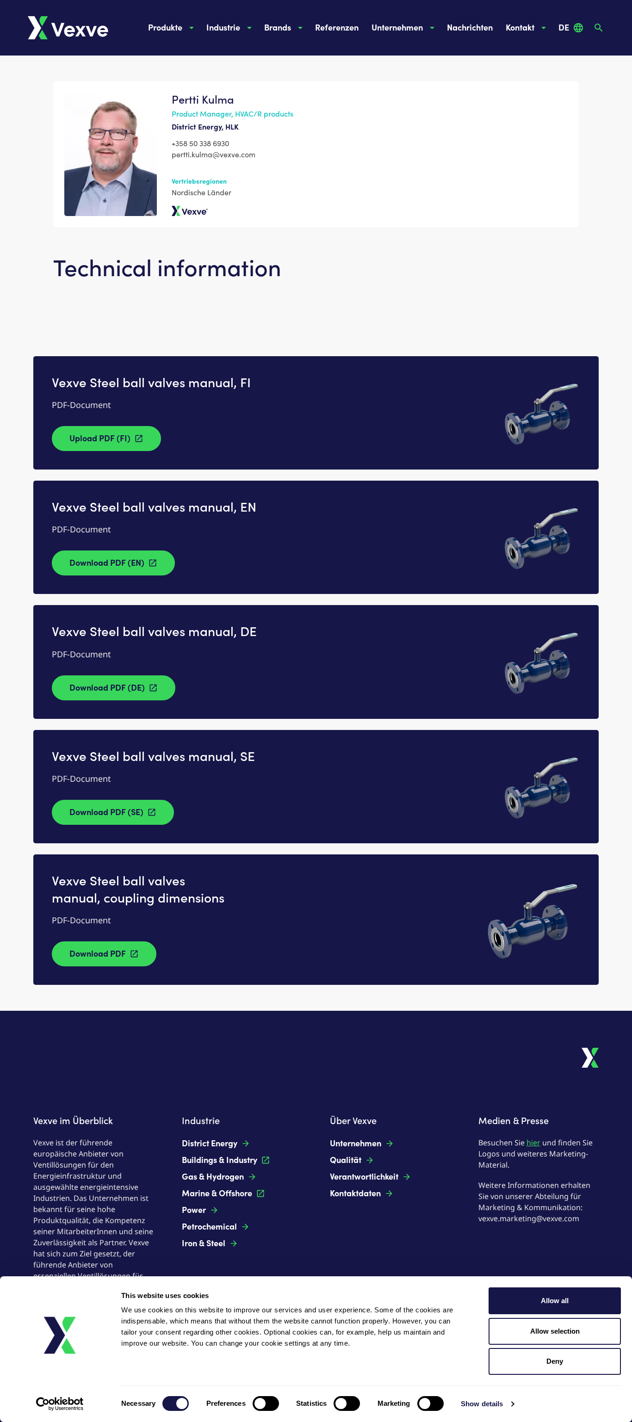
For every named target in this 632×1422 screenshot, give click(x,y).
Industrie (223, 28)
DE (563, 28)
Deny (554, 1361)
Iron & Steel (203, 1243)
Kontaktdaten (355, 1193)
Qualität (345, 1160)
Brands (277, 28)
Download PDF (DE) (107, 688)
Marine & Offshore (217, 1193)
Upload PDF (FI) (99, 438)
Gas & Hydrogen (213, 1177)
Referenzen (337, 28)
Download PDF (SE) (106, 812)
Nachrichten (470, 28)
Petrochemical (209, 1227)
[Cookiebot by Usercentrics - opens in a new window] (59, 1404)
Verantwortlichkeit (364, 1177)
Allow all (555, 1301)
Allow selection (555, 1331)
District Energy (209, 1143)
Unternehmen (397, 28)
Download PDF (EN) (106, 563)
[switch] (266, 1403)
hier (533, 1143)
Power (194, 1210)
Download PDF (97, 954)
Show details (482, 1404)
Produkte (165, 28)
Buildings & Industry (219, 1160)
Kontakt (520, 28)
